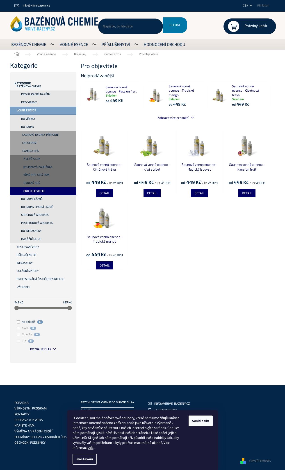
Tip (27, 341)
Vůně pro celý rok (36, 175)
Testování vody (28, 247)
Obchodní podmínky (30, 442)
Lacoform (29, 143)
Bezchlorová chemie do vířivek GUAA (107, 402)
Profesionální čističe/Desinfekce (40, 279)
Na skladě (31, 322)
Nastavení (84, 459)
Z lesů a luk (31, 159)
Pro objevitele (34, 191)
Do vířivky (28, 119)
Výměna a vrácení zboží (33, 431)
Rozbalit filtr (40, 349)
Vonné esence (26, 110)
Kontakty (22, 414)
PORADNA (21, 402)
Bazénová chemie (29, 86)
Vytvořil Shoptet (260, 461)
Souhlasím (200, 420)
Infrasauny (25, 263)
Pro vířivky (29, 102)
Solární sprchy (28, 271)
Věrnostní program (30, 408)
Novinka (30, 334)
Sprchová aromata (35, 215)
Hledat (174, 25)
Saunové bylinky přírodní (40, 135)
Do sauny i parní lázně (37, 207)
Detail (104, 193)
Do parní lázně (31, 199)
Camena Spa (30, 151)
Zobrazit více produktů (173, 118)
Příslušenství (26, 255)
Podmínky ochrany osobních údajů (42, 437)
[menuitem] (29, 44)
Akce (28, 328)
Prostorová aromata (37, 223)
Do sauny (27, 127)
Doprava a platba (28, 420)
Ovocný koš (31, 183)
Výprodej (23, 287)
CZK (246, 6)
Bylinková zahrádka (37, 167)
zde (90, 447)
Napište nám (24, 425)
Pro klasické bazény (35, 94)
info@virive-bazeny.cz (172, 403)
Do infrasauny (31, 231)
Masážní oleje (31, 239)
